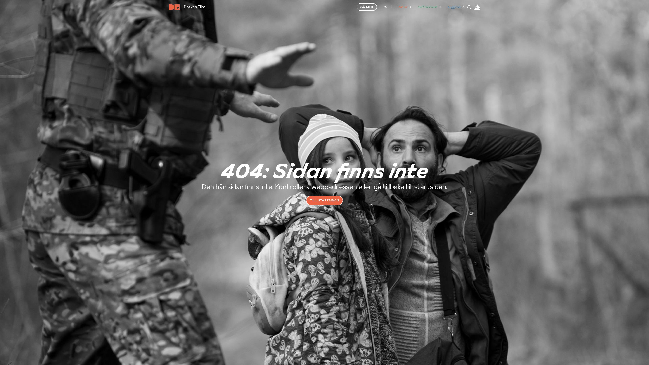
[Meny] (469, 7)
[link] (388, 7)
